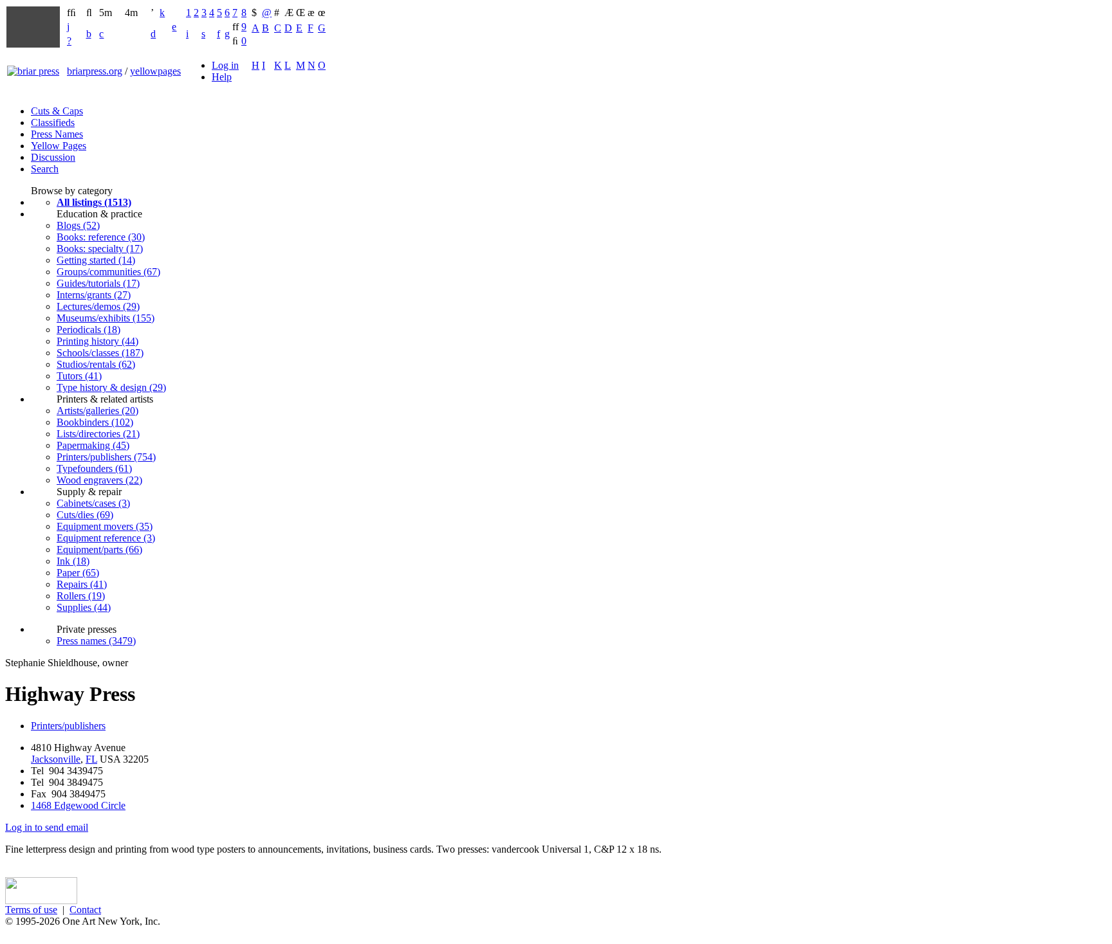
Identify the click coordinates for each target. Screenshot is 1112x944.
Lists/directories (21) (98, 433)
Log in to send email (46, 827)
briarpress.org (94, 71)
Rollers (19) (81, 595)
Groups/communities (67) (108, 271)
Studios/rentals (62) (96, 364)
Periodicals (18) (88, 329)
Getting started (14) (96, 260)
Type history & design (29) (111, 387)
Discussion (53, 157)
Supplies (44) (84, 607)
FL (91, 759)
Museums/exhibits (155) (105, 318)
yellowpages (155, 71)
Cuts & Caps (57, 110)
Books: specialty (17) (100, 248)
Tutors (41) (79, 375)
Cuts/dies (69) (85, 514)
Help (222, 76)
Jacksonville (55, 759)
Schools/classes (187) (100, 352)
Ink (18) (73, 561)
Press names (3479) (96, 640)
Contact (85, 909)
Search (45, 168)
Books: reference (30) (101, 236)
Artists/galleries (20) (97, 410)
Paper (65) (78, 572)
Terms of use (31, 909)
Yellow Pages (58, 145)
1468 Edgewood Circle (78, 805)
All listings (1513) (94, 202)
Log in (225, 65)
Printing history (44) (97, 341)
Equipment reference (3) (106, 537)
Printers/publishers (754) (106, 456)
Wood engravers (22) (99, 480)
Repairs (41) (82, 584)
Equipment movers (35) (105, 526)
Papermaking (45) (93, 445)
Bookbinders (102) (95, 422)
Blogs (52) (78, 225)
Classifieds (53, 122)
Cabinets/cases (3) (93, 503)
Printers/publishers (68, 725)
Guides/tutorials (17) (98, 283)
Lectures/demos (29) (98, 306)
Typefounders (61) (94, 468)
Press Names (57, 134)
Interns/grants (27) (94, 294)
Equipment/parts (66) (99, 549)
